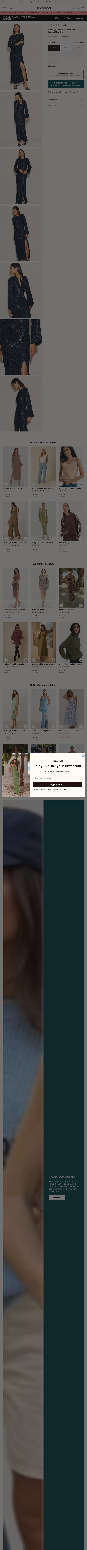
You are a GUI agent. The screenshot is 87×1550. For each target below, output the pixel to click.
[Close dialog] (83, 755)
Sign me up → (57, 784)
